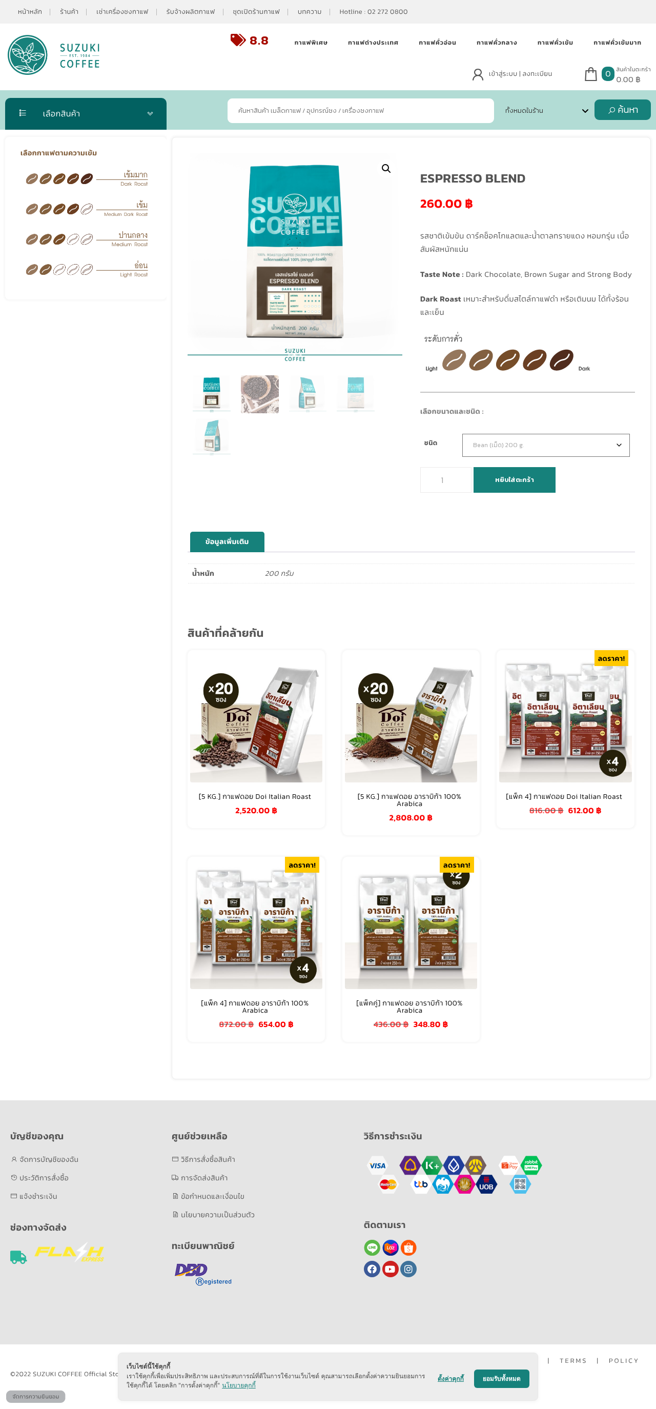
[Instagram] (408, 1269)
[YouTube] (390, 1269)
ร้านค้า (69, 12)
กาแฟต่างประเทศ (373, 42)
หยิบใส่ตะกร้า (514, 480)
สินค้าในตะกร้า (634, 70)
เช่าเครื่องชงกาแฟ (122, 12)
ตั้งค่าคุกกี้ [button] (451, 1378)
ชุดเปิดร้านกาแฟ (256, 12)
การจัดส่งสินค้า (203, 1178)
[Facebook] (372, 1269)
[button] (386, 168)
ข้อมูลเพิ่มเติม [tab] (227, 541)
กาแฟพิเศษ (311, 42)
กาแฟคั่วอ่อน (437, 42)
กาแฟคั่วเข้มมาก (618, 42)
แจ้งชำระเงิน (37, 1196)
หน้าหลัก (30, 12)
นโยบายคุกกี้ (239, 1385)
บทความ (310, 12)
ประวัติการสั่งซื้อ (43, 1178)
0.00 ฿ (629, 79)
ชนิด (431, 443)
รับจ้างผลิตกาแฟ (191, 12)
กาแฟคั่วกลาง (497, 42)
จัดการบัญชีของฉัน (48, 1159)
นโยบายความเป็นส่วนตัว (217, 1215)
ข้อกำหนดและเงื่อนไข (211, 1196)
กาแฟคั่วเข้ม (555, 42)
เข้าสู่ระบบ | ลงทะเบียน (520, 74)
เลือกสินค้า (60, 114)
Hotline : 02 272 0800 (374, 12)
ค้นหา (627, 109)
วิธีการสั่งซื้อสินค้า (207, 1159)
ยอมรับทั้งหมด (502, 1378)
